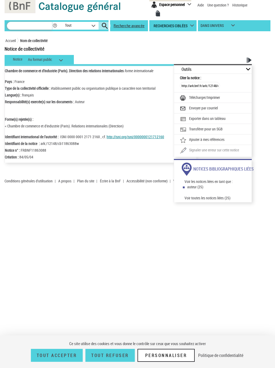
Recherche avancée (129, 25)
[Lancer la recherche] (105, 26)
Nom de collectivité (34, 40)
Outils (186, 69)
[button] (54, 26)
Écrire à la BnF (110, 180)
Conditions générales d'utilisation (29, 180)
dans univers (212, 27)
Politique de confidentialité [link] (220, 355)
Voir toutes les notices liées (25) (207, 197)
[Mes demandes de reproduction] (158, 13)
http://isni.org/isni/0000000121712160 (135, 136)
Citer (190, 77)
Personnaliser (166, 355)
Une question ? (218, 5)
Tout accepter (57, 355)
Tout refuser (110, 355)
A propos (64, 180)
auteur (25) (195, 186)
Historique (239, 5)
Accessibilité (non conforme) (147, 180)
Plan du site (85, 180)
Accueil (10, 40)
